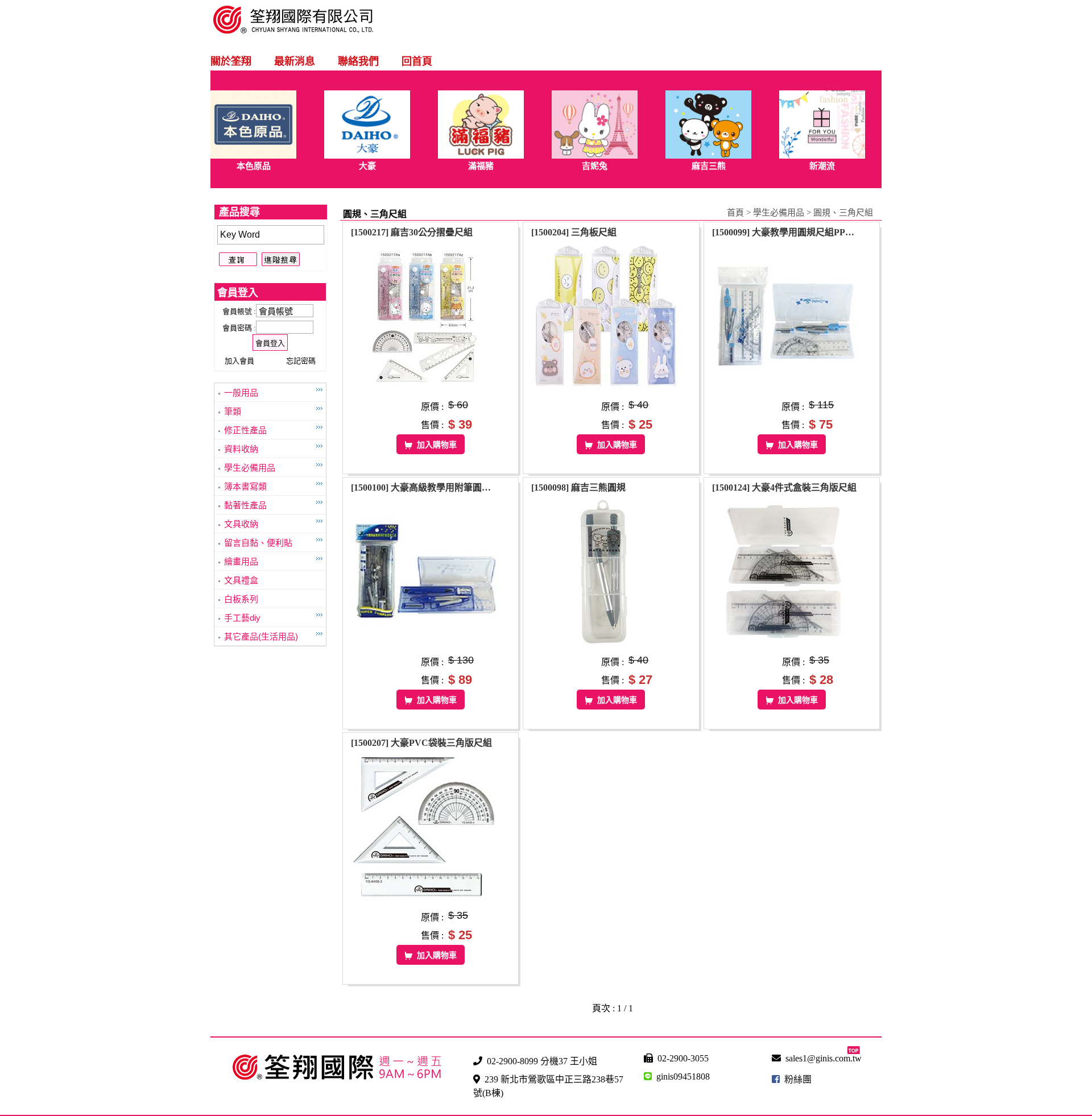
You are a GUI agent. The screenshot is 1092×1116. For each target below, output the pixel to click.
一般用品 (241, 392)
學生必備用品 (249, 467)
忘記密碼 (301, 360)
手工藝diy (242, 618)
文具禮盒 (241, 580)
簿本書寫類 (245, 486)
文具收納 (241, 524)
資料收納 (241, 449)
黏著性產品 (245, 505)
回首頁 (417, 61)
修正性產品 (245, 430)
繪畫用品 (241, 561)
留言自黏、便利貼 (258, 542)
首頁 (735, 212)
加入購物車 (437, 445)
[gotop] (853, 1051)
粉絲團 (798, 1079)
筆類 (232, 411)
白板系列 (241, 599)
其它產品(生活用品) (261, 636)
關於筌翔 (230, 61)
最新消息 (294, 61)
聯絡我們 (358, 61)
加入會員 (239, 360)
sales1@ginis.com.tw (823, 1058)
